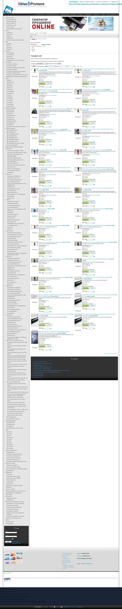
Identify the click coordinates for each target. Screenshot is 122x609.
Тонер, (103, 4)
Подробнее (49, 83)
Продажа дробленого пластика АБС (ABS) (42, 363)
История (45, 607)
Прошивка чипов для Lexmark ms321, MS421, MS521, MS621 (46, 372)
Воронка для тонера (43, 208)
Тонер (40, 33)
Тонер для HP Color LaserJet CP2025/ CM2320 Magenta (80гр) (96, 259)
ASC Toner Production (51, 75)
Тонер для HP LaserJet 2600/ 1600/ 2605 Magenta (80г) (95, 225)
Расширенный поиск (41, 38)
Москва (79, 553)
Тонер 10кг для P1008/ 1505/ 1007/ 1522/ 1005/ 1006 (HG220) (53, 109)
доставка (42, 78)
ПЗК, (79, 4)
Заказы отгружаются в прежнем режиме (41, 368)
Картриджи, (111, 4)
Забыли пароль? (15, 541)
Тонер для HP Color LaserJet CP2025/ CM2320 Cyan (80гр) (52, 277)
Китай (47, 211)
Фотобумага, (94, 4)
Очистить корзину (73, 606)
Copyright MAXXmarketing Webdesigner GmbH (111, 353)
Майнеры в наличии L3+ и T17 (40, 365)
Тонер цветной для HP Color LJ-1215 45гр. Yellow (50, 129)
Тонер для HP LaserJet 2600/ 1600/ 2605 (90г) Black (51, 225)
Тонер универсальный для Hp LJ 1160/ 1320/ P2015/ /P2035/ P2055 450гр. (99, 108)
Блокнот (51, 607)
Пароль (6, 535)
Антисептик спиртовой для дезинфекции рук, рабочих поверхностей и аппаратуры (51, 370)
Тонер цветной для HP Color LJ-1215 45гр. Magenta (94, 150)
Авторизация (80, 607)
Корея (91, 115)
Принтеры (73, 2)
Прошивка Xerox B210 (38, 377)
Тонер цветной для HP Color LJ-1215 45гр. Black (93, 89)
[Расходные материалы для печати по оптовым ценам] (30, 3)
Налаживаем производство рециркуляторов (42, 366)
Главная (36, 33)
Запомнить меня (8, 539)
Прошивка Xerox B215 (38, 373)
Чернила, (85, 4)
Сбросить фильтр (79, 66)
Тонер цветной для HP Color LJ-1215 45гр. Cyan (50, 150)
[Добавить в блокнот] (40, 86)
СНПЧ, (75, 4)
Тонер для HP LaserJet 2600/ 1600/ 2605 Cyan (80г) (94, 208)
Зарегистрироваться (16, 543)
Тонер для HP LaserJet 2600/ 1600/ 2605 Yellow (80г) (51, 242)
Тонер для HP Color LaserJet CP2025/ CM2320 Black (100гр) (96, 242)
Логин (6, 531)
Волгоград (79, 555)
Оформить (68, 606)
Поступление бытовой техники (40, 361)
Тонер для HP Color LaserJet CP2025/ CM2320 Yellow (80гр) (53, 259)
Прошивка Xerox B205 (38, 375)
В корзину (42, 83)
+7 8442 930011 (37, 607)
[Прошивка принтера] (6, 549)
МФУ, (71, 4)
